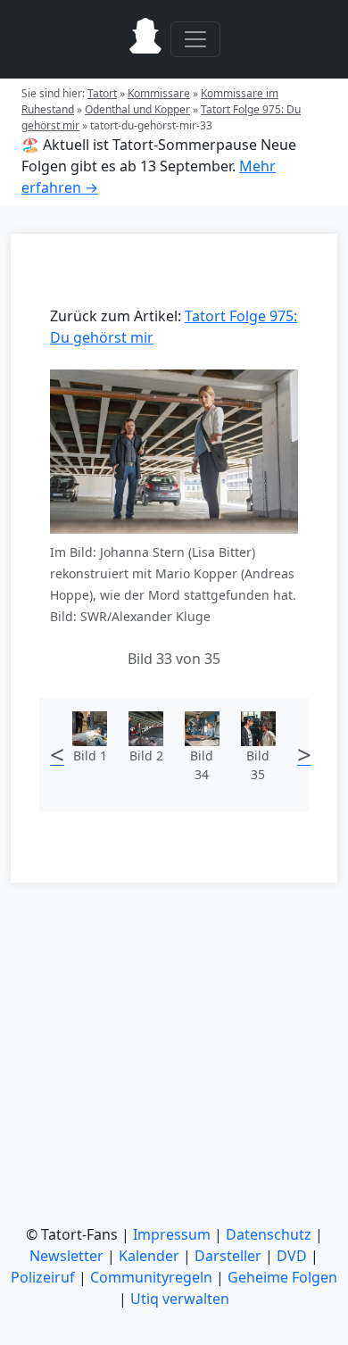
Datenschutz (268, 1234)
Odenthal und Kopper (137, 109)
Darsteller (228, 1256)
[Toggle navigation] (195, 39)
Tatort (102, 93)
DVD (292, 1256)
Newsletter (66, 1256)
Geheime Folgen (282, 1277)
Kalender (149, 1256)
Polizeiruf (43, 1277)
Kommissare (159, 93)
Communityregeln (151, 1277)
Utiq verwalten (179, 1298)
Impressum (172, 1234)
